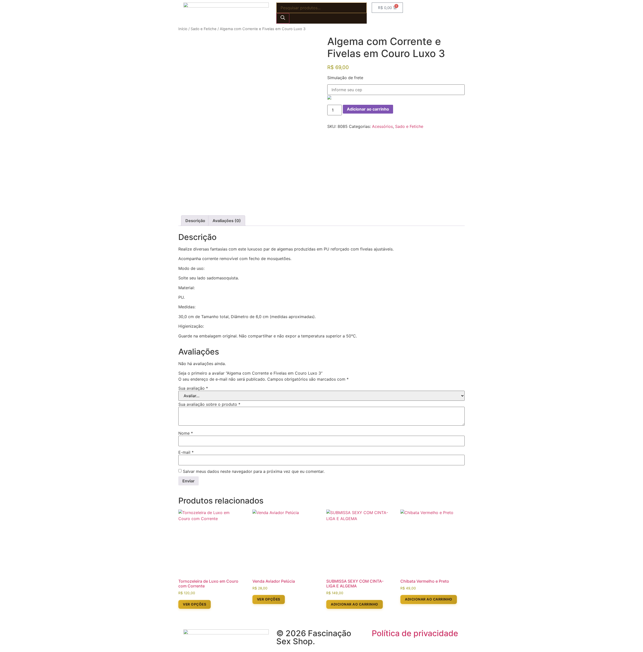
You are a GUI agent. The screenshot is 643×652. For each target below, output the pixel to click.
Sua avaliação (193, 388)
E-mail (186, 452)
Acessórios (382, 126)
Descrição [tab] (195, 220)
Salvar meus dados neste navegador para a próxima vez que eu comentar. (254, 471)
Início (182, 29)
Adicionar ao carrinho (368, 109)
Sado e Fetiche (204, 29)
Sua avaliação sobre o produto (209, 404)
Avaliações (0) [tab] (226, 220)
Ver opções (194, 604)
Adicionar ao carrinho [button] (354, 604)
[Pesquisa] (282, 18)
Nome (185, 433)
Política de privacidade (415, 633)
